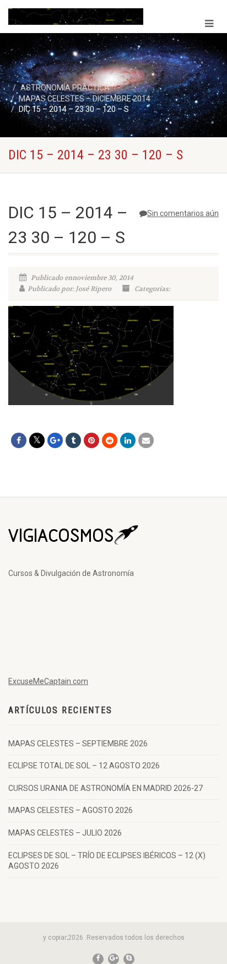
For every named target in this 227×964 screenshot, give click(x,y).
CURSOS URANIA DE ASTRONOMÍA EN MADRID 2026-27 (105, 788)
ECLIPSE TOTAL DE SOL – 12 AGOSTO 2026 (84, 765)
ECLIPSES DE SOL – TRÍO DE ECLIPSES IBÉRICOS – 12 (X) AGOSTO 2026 (107, 861)
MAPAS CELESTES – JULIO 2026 (65, 832)
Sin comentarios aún (183, 213)
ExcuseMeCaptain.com (48, 681)
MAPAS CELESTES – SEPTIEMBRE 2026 (78, 743)
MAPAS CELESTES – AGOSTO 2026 (70, 810)
